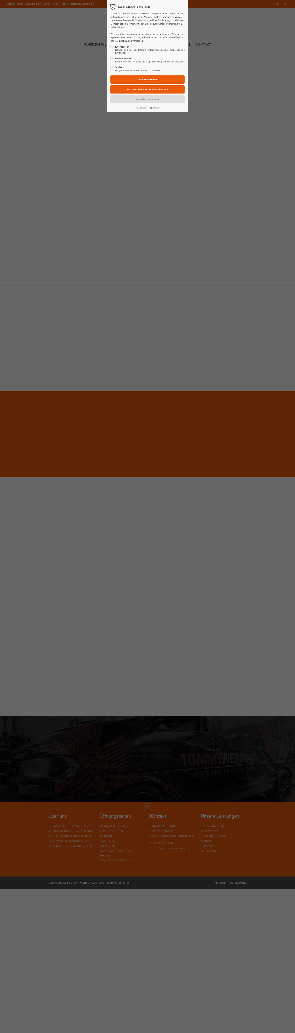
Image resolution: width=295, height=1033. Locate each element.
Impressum (154, 107)
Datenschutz (141, 107)
